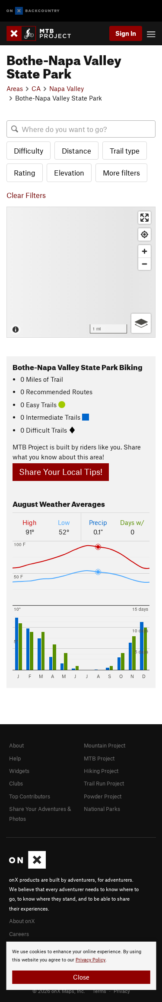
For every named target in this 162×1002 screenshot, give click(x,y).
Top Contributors (29, 796)
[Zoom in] (144, 251)
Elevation (69, 172)
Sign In (125, 33)
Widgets (19, 770)
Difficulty (28, 150)
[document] (81, 966)
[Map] (81, 272)
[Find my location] (144, 234)
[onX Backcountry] (33, 11)
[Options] (141, 323)
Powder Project (102, 796)
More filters (121, 172)
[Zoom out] (144, 264)
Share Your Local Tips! (60, 472)
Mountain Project (104, 745)
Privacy (122, 991)
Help (15, 758)
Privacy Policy (90, 960)
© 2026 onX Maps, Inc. (58, 991)
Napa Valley (66, 88)
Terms (99, 991)
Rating (24, 172)
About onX (22, 920)
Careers (19, 933)
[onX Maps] (27, 866)
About (16, 745)
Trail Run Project (104, 783)
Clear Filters (26, 195)
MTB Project (99, 758)
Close (81, 977)
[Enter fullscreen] (144, 217)
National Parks (102, 808)
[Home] (42, 33)
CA (36, 88)
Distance (76, 150)
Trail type (125, 150)
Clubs (16, 783)
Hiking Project (101, 770)
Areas (14, 88)
